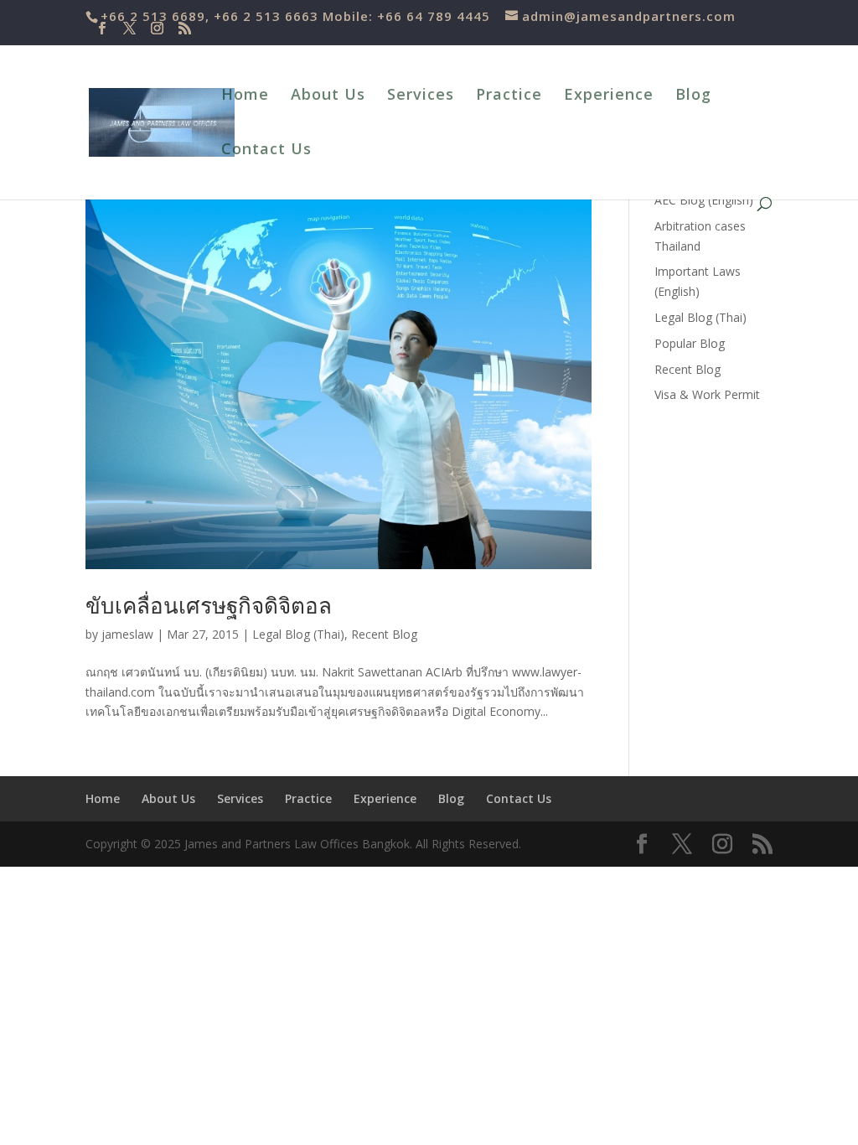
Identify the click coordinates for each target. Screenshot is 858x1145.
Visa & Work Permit (707, 394)
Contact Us (266, 150)
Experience (609, 96)
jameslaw (127, 634)
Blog (693, 96)
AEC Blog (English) (703, 200)
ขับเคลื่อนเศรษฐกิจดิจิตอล (208, 605)
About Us (328, 96)
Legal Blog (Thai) (298, 634)
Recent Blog (384, 634)
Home (245, 96)
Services (420, 96)
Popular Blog (689, 343)
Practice (509, 96)
